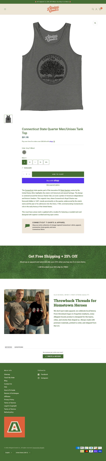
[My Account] (96, 9)
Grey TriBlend (24, 152)
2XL (46, 162)
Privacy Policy (9, 400)
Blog (5, 381)
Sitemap (7, 374)
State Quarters (65, 190)
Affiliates (7, 396)
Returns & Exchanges (11, 393)
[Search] (93, 9)
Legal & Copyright (10, 406)
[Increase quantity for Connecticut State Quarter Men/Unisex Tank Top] (29, 174)
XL (40, 162)
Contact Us (8, 384)
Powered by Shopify (38, 448)
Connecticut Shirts (38, 229)
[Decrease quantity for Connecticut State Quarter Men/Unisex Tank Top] (23, 174)
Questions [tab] (18, 347)
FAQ (5, 387)
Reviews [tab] (8, 347)
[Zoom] (95, 23)
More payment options (53, 185)
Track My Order (9, 378)
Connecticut (29, 190)
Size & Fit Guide (9, 390)
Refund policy (8, 412)
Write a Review (54, 356)
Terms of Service (10, 403)
